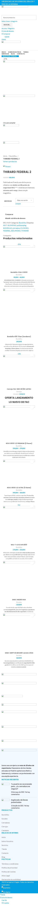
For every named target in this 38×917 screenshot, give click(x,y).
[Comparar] (19, 267)
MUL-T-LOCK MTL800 (19, 545)
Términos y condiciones (10, 864)
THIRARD (25, 231)
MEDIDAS (8, 201)
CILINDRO (24, 228)
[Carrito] (2, 49)
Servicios (5, 845)
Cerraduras (6, 823)
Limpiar (18, 204)
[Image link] (19, 755)
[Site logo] (15, 10)
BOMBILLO (7, 228)
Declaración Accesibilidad (11, 879)
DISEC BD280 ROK (19, 600)
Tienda (4, 849)
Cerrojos (19, 391)
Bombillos (13, 156)
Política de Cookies (9, 872)
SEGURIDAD (16, 231)
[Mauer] (19, 710)
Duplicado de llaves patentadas (19, 801)
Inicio (5, 156)
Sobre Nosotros (7, 841)
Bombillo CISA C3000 (19, 272)
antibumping (21, 225)
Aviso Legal (6, 876)
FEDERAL (6, 231)
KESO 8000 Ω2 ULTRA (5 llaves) (19, 488)
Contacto (5, 853)
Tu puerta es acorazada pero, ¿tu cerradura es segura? (21, 786)
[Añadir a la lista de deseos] (32, 245)
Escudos (19, 602)
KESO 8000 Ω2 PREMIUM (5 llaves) (19, 443)
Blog (3, 857)
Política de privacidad (9, 868)
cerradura (16, 228)
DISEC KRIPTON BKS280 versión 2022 (19, 653)
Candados (5, 830)
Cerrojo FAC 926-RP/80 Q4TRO (19, 389)
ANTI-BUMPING (9, 225)
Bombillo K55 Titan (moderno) (19, 336)
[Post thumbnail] (6, 789)
